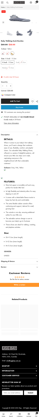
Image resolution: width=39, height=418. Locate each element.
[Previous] (32, 23)
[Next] (36, 23)
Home (3, 7)
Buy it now (19, 107)
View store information (11, 123)
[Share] (36, 101)
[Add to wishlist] (32, 101)
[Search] (7, 2)
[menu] (2, 2)
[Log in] (31, 2)
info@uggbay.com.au (13, 361)
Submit (30, 393)
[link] (10, 330)
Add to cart (15, 101)
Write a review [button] (19, 285)
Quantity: (4, 82)
